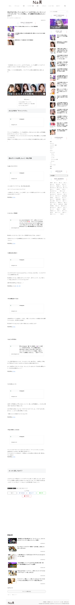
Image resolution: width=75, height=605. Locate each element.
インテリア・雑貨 (53, 145)
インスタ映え (20, 488)
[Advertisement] (26, 55)
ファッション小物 (54, 159)
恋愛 (51, 166)
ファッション (52, 152)
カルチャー (10, 488)
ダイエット (52, 143)
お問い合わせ (66, 601)
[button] (67, 11)
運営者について (50, 601)
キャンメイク (25, 488)
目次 (25, 99)
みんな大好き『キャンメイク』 (26, 101)
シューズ (52, 155)
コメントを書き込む (26, 591)
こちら (13, 197)
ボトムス (52, 161)
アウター (52, 154)
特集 (51, 168)
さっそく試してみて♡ (24, 105)
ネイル (51, 150)
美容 (51, 141)
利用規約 (44, 601)
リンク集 (61, 601)
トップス (52, 157)
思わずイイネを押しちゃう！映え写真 (27, 103)
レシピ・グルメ (53, 164)
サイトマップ (56, 601)
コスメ (15, 488)
